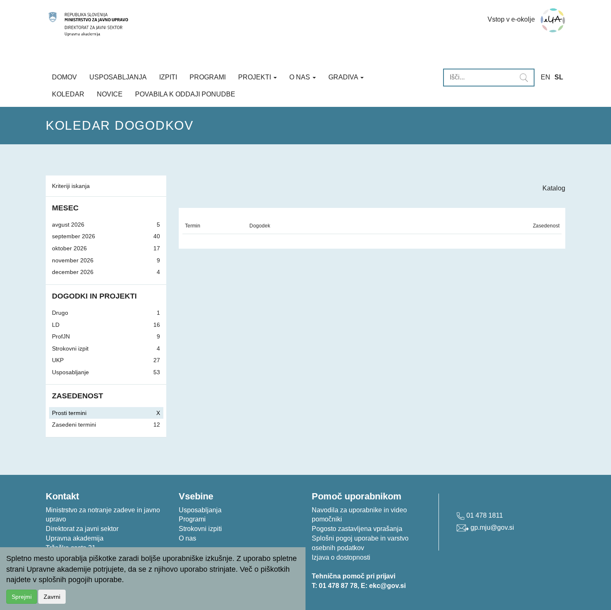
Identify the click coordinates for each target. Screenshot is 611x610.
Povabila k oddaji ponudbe (185, 94)
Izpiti (168, 77)
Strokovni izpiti (200, 528)
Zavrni (52, 596)
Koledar (68, 94)
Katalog (553, 188)
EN (545, 77)
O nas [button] (300, 77)
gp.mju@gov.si (491, 527)
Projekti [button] (255, 77)
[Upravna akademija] (227, 24)
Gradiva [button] (344, 77)
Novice (110, 94)
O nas (187, 538)
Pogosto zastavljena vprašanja (357, 528)
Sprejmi (22, 596)
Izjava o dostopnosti (341, 557)
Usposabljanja (118, 77)
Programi (208, 77)
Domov (64, 77)
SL (558, 77)
